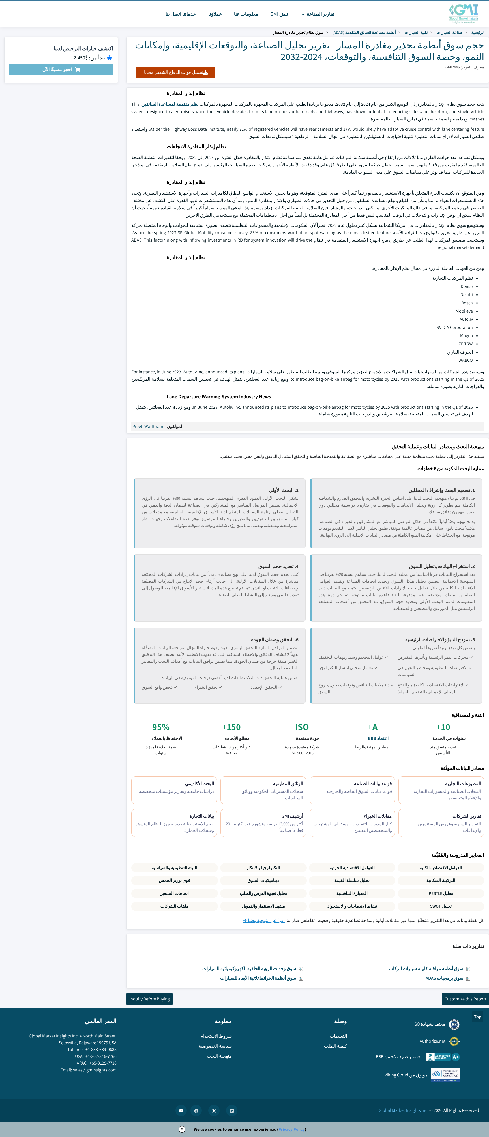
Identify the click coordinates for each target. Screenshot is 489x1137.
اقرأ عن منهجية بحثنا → (264, 920)
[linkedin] (231, 1110)
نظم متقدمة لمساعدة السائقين (169, 104)
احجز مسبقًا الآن (57, 69)
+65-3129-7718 (103, 1063)
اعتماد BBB (378, 738)
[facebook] (196, 1110)
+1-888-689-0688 (101, 1049)
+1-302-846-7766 (101, 1056)
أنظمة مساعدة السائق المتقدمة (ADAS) (364, 32)
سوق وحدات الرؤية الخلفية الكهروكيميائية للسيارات (249, 969)
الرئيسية (478, 32)
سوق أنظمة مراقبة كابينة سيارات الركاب (426, 969)
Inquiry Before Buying (149, 999)
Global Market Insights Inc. (403, 1110)
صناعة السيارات (449, 32)
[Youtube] (181, 1110)
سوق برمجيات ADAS (444, 978)
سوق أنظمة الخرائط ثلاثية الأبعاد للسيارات (258, 978)
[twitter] (214, 1110)
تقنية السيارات (416, 32)
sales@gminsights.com (95, 1070)
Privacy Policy (291, 1129)
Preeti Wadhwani (148, 426)
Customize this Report (465, 999)
